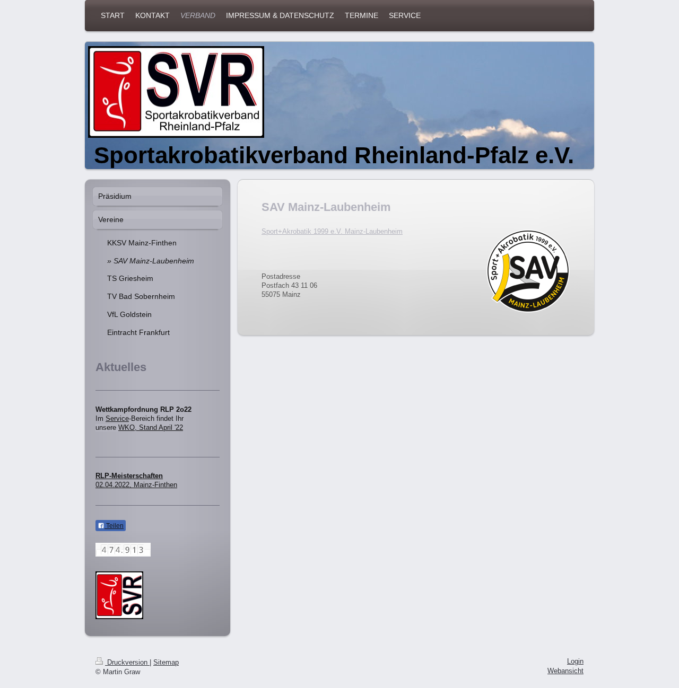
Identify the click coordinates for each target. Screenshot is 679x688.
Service (117, 418)
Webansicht (565, 671)
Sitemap (166, 662)
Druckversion (127, 662)
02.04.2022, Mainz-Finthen (136, 485)
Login (575, 661)
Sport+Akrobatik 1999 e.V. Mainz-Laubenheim (332, 231)
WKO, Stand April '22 (150, 427)
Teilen (114, 526)
